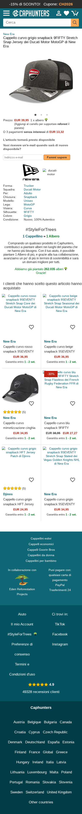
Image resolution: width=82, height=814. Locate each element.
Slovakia (49, 782)
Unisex (28, 200)
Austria (19, 722)
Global (48, 752)
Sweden (16, 792)
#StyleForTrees (21, 634)
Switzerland (35, 792)
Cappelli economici (41, 544)
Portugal (16, 782)
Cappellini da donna (41, 555)
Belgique (34, 722)
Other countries (41, 802)
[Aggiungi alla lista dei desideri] (31, 327)
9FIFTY (29, 212)
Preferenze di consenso (22, 649)
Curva (28, 208)
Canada (66, 722)
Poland (66, 772)
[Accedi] (59, 13)
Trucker (29, 185)
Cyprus (34, 732)
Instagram (60, 644)
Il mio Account (22, 624)
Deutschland (35, 742)
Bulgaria (50, 722)
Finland (20, 752)
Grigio (28, 215)
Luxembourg (37, 772)
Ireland (37, 762)
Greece (61, 752)
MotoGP (29, 204)
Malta (54, 772)
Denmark (15, 742)
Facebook (60, 634)
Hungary (22, 762)
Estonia (68, 742)
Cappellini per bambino (41, 560)
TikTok (60, 624)
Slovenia (65, 782)
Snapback (30, 197)
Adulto (28, 193)
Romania (33, 782)
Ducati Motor (32, 189)
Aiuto (22, 614)
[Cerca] (75, 22)
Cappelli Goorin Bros (41, 549)
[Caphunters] (24, 13)
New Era (9, 34)
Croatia (20, 732)
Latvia (61, 762)
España (54, 742)
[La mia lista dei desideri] (66, 13)
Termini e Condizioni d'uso (22, 669)
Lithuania (17, 772)
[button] (35, 115)
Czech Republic (55, 732)
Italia (50, 762)
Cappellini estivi (41, 538)
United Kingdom (59, 792)
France (34, 752)
